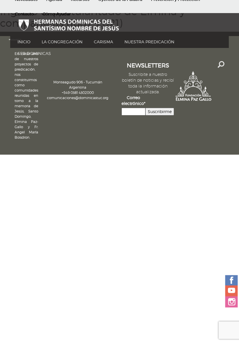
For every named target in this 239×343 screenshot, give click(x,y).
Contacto (24, 14)
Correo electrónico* (133, 100)
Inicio (23, 41)
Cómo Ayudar (57, 14)
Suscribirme (160, 111)
